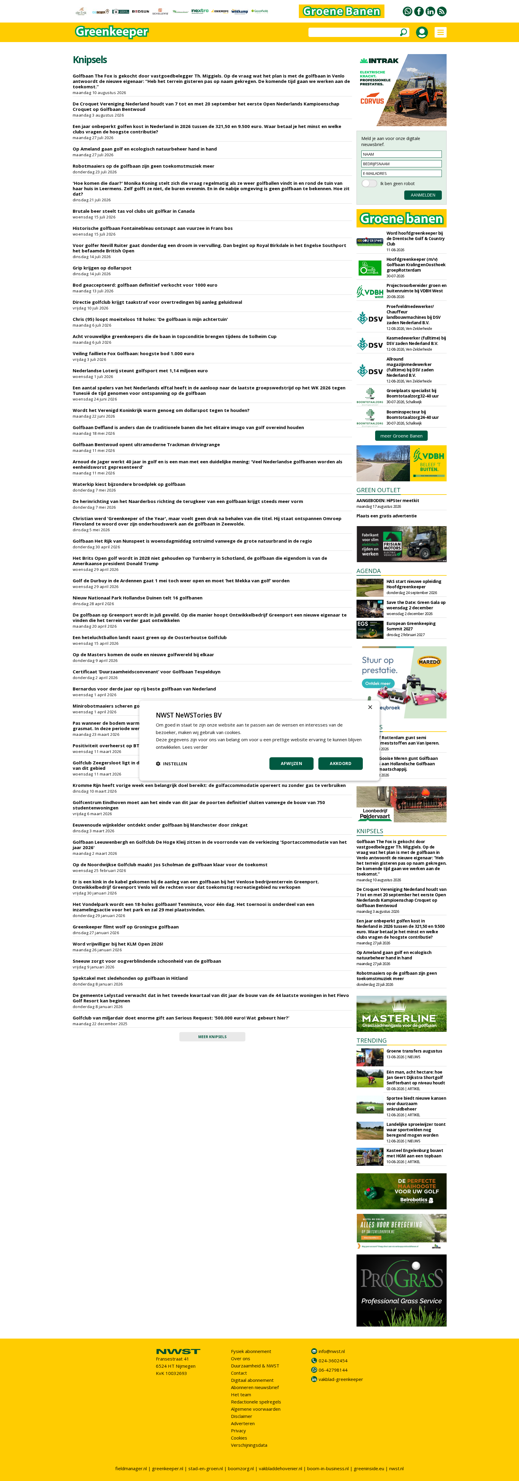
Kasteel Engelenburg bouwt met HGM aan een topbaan (415, 1153)
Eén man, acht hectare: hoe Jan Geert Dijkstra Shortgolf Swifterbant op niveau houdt (416, 1077)
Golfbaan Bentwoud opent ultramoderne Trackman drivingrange (146, 444)
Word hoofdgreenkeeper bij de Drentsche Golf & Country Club (416, 238)
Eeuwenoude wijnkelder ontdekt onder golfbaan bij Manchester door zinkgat (160, 825)
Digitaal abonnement (252, 1380)
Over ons (240, 1358)
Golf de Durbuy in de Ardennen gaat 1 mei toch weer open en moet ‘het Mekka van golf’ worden (181, 580)
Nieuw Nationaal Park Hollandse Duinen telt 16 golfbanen (137, 598)
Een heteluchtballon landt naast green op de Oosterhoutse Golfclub (150, 637)
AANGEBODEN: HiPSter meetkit (388, 500)
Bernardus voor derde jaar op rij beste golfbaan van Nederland (144, 689)
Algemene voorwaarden (256, 1409)
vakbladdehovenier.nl (280, 1468)
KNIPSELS (370, 831)
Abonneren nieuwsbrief (255, 1387)
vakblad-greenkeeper (341, 1379)
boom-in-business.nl (328, 1468)
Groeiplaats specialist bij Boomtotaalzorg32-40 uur (413, 393)
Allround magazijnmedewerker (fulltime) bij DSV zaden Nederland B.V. (410, 367)
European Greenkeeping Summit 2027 (411, 626)
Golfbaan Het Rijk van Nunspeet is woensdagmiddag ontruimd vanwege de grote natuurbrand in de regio (192, 541)
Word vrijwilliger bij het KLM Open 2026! (118, 944)
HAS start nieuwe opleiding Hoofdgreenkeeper (414, 584)
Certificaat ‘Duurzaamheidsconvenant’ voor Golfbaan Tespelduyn (146, 672)
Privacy (238, 1431)
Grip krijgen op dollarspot (102, 268)
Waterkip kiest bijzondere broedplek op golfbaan (129, 484)
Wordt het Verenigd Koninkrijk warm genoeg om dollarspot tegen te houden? (161, 410)
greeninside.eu (369, 1468)
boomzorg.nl (241, 1468)
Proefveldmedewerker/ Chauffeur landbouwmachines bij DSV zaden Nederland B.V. (414, 314)
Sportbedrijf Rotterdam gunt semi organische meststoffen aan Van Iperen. (398, 740)
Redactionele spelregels (256, 1402)
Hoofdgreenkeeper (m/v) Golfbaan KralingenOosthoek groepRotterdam (416, 264)
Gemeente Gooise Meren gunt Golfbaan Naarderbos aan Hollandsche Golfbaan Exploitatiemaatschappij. (397, 763)
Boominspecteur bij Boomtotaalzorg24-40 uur (413, 414)
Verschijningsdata (249, 1445)
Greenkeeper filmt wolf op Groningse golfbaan (126, 927)
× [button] (370, 707)
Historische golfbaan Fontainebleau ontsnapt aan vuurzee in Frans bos (153, 228)
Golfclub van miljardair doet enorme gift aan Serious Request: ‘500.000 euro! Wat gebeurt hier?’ (181, 1018)
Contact (239, 1373)
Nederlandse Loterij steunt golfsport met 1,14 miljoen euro (140, 370)
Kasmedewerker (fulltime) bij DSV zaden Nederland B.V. (416, 340)
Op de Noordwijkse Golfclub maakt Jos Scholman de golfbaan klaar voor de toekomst (170, 864)
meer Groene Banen (402, 436)
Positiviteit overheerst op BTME (109, 745)
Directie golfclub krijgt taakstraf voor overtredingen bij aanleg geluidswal (157, 302)
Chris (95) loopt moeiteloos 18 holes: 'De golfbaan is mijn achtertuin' (150, 319)
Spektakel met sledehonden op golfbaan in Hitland (130, 978)
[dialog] (259, 740)
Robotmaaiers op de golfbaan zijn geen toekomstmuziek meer (143, 166)
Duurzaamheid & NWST (255, 1366)
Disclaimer (241, 1416)
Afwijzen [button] (291, 763)
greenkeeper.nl (167, 1468)
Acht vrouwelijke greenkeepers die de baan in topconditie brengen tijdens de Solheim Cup (175, 336)
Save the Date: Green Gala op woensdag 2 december (416, 605)
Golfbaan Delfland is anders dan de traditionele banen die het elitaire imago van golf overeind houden (188, 427)
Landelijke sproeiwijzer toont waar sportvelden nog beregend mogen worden (416, 1129)
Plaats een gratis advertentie (387, 516)
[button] (171, 763)
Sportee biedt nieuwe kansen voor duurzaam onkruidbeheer (416, 1103)
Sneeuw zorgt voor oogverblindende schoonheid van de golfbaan (147, 961)
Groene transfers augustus (414, 1051)
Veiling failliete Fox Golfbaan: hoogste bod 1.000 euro (133, 353)
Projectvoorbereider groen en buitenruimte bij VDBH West (417, 288)
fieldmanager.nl (131, 1468)
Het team (241, 1394)
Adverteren (243, 1423)
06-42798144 (333, 1370)
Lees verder (195, 747)
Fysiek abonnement (251, 1351)
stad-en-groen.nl (205, 1468)
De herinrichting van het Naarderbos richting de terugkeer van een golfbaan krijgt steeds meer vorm (188, 501)
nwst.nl (396, 1468)
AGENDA (369, 571)
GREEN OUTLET (379, 490)
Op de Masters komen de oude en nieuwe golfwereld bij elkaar (143, 654)
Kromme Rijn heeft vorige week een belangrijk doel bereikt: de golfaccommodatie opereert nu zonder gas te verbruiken (209, 785)
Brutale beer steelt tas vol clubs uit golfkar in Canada (134, 211)
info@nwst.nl (332, 1351)
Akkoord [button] (340, 763)
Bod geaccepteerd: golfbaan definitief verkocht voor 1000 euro (145, 285)
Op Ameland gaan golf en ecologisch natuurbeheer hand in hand (145, 149)
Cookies (239, 1438)
